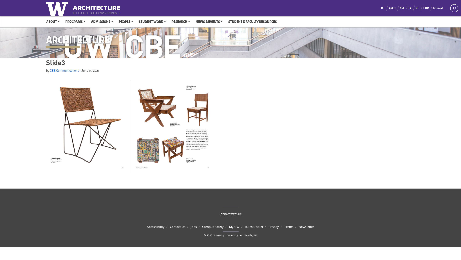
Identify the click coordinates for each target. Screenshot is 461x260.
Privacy (273, 227)
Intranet (438, 8)
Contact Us (177, 227)
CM (402, 8)
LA (409, 8)
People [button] (124, 21)
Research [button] (179, 21)
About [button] (51, 21)
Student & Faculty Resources (252, 21)
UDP (426, 8)
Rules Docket (254, 227)
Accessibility (156, 227)
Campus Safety (213, 227)
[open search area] (454, 8)
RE (417, 8)
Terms (288, 227)
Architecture (95, 5)
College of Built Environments (238, 200)
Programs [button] (74, 21)
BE (382, 8)
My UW (234, 227)
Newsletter (306, 227)
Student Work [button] (151, 21)
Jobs (194, 227)
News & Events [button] (208, 21)
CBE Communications (64, 70)
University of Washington (58, 8)
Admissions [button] (100, 21)
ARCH (392, 8)
